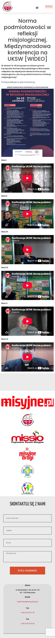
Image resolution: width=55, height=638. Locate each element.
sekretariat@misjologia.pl (27, 602)
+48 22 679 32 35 (27, 623)
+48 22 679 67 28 (27, 612)
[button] (37, 8)
